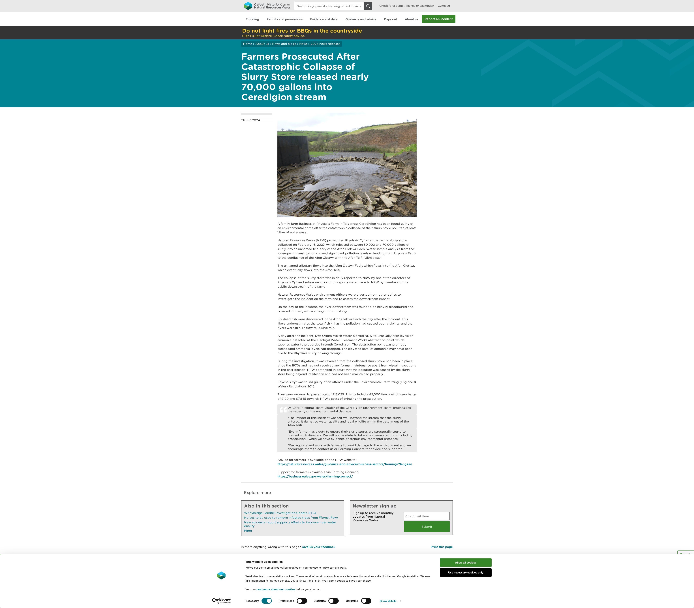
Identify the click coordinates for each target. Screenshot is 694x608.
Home (247, 44)
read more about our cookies (275, 589)
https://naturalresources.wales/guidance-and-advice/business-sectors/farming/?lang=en (344, 464)
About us (262, 44)
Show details (388, 601)
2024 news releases (325, 44)
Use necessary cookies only (465, 572)
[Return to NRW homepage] (267, 6)
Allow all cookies (465, 562)
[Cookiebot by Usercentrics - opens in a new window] (221, 601)
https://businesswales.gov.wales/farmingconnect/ (315, 476)
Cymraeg (444, 5)
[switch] (302, 601)
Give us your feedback (318, 547)
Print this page (442, 547)
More (248, 530)
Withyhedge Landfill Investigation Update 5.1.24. (280, 513)
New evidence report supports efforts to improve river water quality (290, 524)
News (303, 44)
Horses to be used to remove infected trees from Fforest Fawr (291, 517)
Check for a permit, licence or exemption (406, 5)
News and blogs (284, 44)
